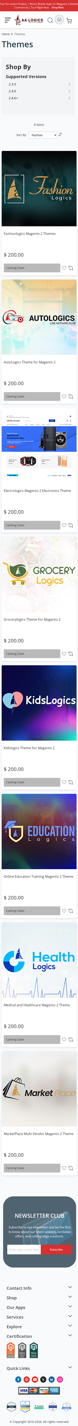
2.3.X (12, 84)
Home (6, 34)
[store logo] (28, 20)
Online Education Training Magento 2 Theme (38, 876)
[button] (64, 267)
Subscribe (56, 1249)
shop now (58, 7)
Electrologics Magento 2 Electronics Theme (37, 490)
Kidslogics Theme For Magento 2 (29, 748)
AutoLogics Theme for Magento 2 (30, 362)
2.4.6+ (13, 98)
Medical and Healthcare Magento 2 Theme (37, 1005)
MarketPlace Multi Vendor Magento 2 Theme (38, 1133)
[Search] (50, 20)
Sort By (21, 135)
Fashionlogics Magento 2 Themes (30, 233)
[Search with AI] (59, 19)
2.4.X (12, 91)
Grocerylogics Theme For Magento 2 (32, 619)
